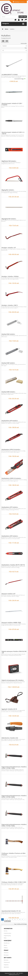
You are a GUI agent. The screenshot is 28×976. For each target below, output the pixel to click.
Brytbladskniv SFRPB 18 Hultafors (11, 478)
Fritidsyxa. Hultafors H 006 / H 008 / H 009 (14, 882)
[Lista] (3, 41)
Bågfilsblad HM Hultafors (9, 161)
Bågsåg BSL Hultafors (8, 190)
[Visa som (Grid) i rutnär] (7, 41)
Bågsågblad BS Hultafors (9, 219)
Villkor (5, 938)
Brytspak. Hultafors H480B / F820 (11, 622)
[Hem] (15, 20)
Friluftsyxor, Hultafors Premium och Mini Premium (13, 854)
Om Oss (5, 931)
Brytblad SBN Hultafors (8, 392)
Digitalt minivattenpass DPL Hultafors (13, 680)
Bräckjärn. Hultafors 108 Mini (10, 276)
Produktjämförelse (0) (6, 38)
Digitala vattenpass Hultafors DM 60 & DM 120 (14, 652)
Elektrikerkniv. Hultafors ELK (10, 738)
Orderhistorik (7, 962)
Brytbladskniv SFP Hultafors (10, 421)
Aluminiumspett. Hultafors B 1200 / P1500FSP (12, 104)
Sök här (23, 17)
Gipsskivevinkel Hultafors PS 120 (11, 911)
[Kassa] (26, 20)
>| (2, 922)
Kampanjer (6, 955)
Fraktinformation (7, 933)
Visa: (26, 48)
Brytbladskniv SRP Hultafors (10, 536)
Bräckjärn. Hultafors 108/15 (10, 305)
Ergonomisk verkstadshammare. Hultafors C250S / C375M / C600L (14, 767)
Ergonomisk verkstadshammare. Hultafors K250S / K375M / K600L (14, 796)
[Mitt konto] (19, 20)
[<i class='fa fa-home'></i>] (2, 29)
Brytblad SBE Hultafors (8, 363)
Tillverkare (6, 952)
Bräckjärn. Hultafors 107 (9, 248)
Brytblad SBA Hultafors (8, 334)
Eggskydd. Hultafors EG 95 (9, 709)
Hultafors (12, 29)
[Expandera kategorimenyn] (23, 24)
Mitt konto (6, 960)
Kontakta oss (6, 943)
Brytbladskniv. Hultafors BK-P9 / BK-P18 (13, 565)
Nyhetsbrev (6, 967)
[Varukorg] (22, 20)
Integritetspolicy (7, 935)
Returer (5, 945)
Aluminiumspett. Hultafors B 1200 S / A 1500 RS (13, 133)
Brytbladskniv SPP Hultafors (10, 507)
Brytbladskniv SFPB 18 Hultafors (11, 449)
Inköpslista (6, 964)
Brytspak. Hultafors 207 (8, 594)
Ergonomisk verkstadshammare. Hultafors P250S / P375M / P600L (14, 825)
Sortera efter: (24, 43)
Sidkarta (5, 947)
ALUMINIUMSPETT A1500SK (10, 74)
